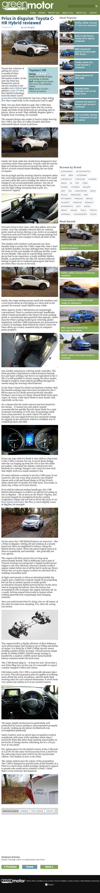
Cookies (70, 881)
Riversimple (67, 206)
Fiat (77, 183)
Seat (78, 206)
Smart (64, 210)
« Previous (10, 866)
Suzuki (73, 210)
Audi (63, 175)
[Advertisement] (29, 835)
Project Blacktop (85, 881)
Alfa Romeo (67, 171)
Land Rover (81, 191)
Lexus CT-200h (17, 90)
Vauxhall (66, 214)
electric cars (54, 12)
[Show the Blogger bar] (50, 884)
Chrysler (80, 179)
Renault (89, 202)
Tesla (83, 210)
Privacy (76, 881)
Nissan (89, 198)
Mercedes (76, 195)
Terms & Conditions (60, 881)
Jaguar (86, 187)
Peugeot (65, 202)
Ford (85, 183)
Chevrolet (66, 179)
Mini (86, 195)
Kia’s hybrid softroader (12, 502)
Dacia (64, 183)
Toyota (50, 811)
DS (71, 183)
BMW (70, 175)
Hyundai (75, 187)
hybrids (24, 811)
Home (29, 866)
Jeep (63, 191)
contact (93, 12)
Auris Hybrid (16, 88)
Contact (50, 881)
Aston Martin (83, 171)
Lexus (93, 191)
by (28, 27)
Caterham (81, 175)
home (33, 12)
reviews (41, 12)
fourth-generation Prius (12, 96)
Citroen (92, 179)
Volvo (93, 214)
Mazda (64, 195)
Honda (64, 187)
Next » (49, 866)
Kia (70, 191)
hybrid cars (81, 12)
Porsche (77, 202)
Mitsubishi (66, 198)
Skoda (87, 206)
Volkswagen (80, 214)
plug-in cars (67, 12)
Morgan (78, 198)
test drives (37, 811)
